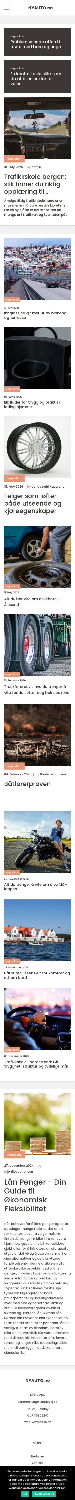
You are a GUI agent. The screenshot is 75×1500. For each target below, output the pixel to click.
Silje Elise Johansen (18, 1171)
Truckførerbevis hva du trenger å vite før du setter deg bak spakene (36, 689)
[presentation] (66, 740)
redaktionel (15, 1155)
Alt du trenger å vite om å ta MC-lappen (35, 886)
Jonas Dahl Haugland (48, 486)
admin (36, 167)
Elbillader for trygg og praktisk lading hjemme (32, 404)
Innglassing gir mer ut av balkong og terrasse (35, 315)
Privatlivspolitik (44, 1494)
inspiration (17, 36)
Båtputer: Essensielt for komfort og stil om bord (37, 975)
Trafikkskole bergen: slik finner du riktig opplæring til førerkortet (35, 184)
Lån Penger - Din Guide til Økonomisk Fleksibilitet (35, 1195)
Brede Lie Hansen (53, 774)
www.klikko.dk (41, 1422)
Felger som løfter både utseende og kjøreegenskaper (32, 503)
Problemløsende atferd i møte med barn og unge (35, 44)
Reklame (37, 1456)
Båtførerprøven (27, 784)
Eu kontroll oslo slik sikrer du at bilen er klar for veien (35, 78)
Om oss (37, 1463)
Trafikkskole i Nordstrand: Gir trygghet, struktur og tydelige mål (36, 1064)
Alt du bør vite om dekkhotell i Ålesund (32, 601)
